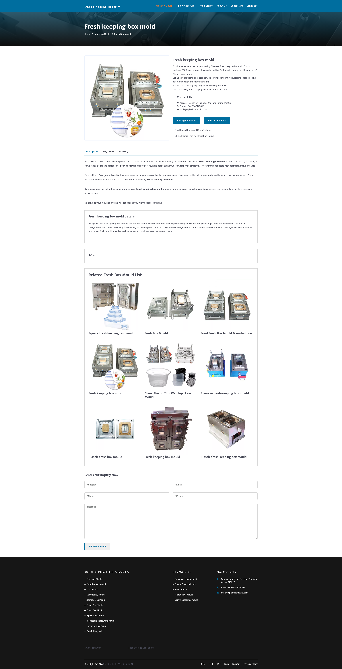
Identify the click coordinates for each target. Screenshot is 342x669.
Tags (226, 664)
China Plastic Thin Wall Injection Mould (194, 136)
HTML (210, 664)
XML (203, 664)
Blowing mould (186, 6)
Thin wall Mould (94, 579)
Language (252, 6)
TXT (219, 664)
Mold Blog (205, 6)
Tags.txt (236, 664)
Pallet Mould (181, 589)
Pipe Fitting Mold (94, 631)
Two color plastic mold (186, 579)
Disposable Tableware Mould (100, 621)
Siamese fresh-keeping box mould (225, 393)
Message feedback (186, 120)
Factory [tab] (123, 151)
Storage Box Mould (95, 600)
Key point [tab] (108, 151)
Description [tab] (91, 151)
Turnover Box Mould (96, 626)
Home (87, 34)
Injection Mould (164, 6)
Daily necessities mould (186, 600)
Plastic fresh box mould (105, 457)
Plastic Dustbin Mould (185, 584)
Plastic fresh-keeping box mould (224, 457)
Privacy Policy (251, 664)
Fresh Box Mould (122, 34)
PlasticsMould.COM (102, 7)
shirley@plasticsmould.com (193, 109)
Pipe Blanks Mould (95, 615)
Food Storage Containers (141, 648)
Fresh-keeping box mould (162, 457)
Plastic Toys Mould (184, 594)
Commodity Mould (95, 594)
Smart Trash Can (92, 648)
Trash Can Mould (94, 610)
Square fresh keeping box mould (112, 333)
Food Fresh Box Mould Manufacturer (193, 130)
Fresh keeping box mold (105, 393)
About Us (222, 6)
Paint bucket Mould (96, 584)
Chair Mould (92, 589)
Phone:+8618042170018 (192, 106)
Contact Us (237, 6)
